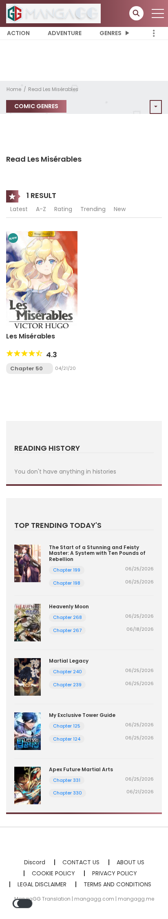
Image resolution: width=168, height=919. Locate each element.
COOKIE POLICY (53, 873)
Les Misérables (30, 336)
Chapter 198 (66, 583)
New (120, 209)
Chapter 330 (67, 793)
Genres (110, 33)
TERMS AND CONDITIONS (117, 884)
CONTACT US (80, 862)
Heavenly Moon (69, 606)
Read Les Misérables (53, 89)
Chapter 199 (66, 570)
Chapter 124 (66, 739)
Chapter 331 (66, 780)
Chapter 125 (66, 726)
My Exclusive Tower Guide (82, 715)
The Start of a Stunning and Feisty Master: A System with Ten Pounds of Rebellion (97, 553)
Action (18, 33)
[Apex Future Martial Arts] (27, 785)
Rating (63, 209)
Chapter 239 (67, 684)
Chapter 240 (67, 671)
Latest (19, 209)
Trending (93, 209)
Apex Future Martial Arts (81, 769)
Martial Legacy (68, 660)
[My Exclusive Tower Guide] (27, 731)
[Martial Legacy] (27, 676)
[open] (158, 13)
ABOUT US (130, 862)
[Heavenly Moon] (27, 622)
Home (14, 89)
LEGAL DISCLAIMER (42, 884)
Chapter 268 (67, 617)
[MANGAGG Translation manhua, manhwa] (53, 13)
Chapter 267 (67, 630)
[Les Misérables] (41, 279)
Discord (34, 862)
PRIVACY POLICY (114, 873)
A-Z (41, 209)
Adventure (65, 33)
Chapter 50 (26, 368)
